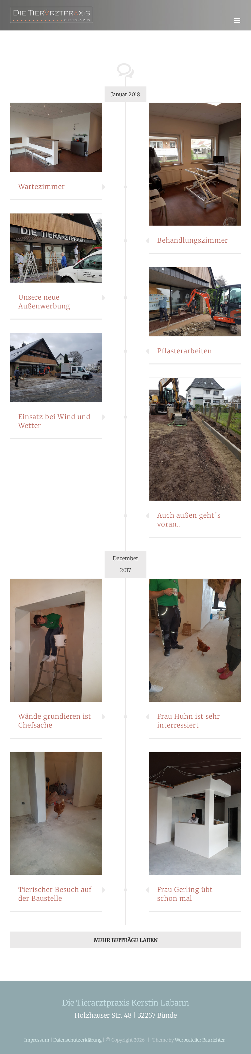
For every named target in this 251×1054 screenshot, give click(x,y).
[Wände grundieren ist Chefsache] (56, 640)
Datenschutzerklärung (77, 1040)
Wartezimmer (41, 186)
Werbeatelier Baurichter (200, 1040)
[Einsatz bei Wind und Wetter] (56, 367)
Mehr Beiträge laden (126, 940)
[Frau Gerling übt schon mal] (195, 813)
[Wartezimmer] (56, 137)
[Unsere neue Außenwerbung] (56, 248)
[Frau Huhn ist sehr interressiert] (195, 640)
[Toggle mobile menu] (237, 20)
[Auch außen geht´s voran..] (195, 439)
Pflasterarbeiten (184, 351)
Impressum (36, 1040)
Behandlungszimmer (192, 240)
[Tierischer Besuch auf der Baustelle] (56, 813)
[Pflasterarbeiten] (195, 301)
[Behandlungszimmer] (195, 164)
